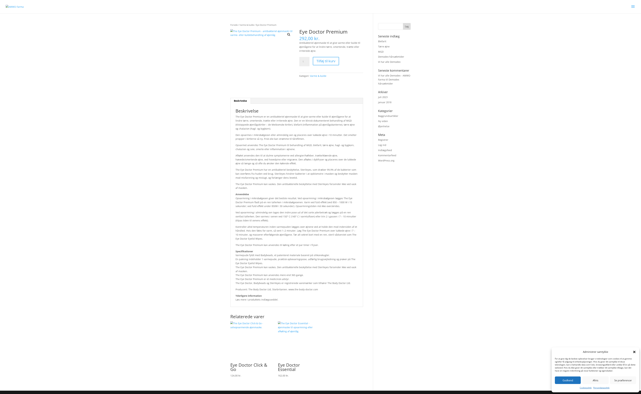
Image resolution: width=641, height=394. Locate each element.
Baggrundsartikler (388, 116)
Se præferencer (623, 380)
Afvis (595, 380)
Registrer (383, 139)
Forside (234, 24)
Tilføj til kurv (325, 61)
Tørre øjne (384, 46)
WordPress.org (386, 160)
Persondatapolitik (601, 387)
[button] (634, 352)
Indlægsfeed (385, 150)
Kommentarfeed (387, 155)
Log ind (382, 145)
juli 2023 (383, 97)
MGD (381, 51)
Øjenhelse (383, 126)
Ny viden (383, 121)
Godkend (568, 380)
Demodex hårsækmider (391, 56)
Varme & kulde (247, 24)
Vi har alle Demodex (389, 61)
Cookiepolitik (586, 387)
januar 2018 (384, 102)
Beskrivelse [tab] (240, 100)
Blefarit (382, 41)
